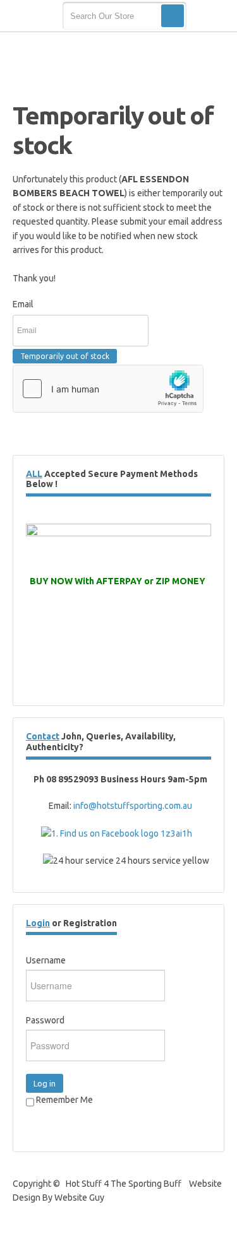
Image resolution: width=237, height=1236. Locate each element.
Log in (44, 1083)
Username (46, 960)
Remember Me (63, 1100)
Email (23, 304)
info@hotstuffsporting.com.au (132, 806)
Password (45, 1020)
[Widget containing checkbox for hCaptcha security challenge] (108, 389)
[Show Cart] (210, 16)
